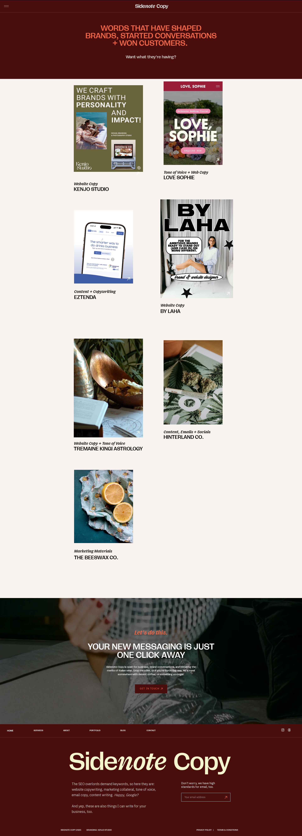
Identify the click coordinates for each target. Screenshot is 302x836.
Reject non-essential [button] (13, 829)
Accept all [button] (31, 829)
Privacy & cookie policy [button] (16, 825)
